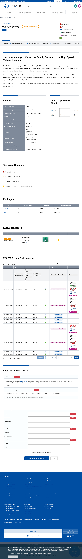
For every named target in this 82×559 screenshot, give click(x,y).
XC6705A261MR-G (8, 317)
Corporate (70, 530)
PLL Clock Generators (50, 482)
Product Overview (66, 27)
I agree (8, 385)
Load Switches (28, 480)
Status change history (30, 497)
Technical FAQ (48, 508)
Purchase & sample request (69, 35)
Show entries (9, 264)
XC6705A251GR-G (8, 289)
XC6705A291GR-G (8, 351)
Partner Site (70, 532)
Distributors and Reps (53, 519)
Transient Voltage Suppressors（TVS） (33, 486)
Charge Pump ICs (49, 480)
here (33, 382)
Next (76, 357)
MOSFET (47, 486)
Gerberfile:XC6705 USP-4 (12, 181)
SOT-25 (6, 208)
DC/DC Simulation (29, 506)
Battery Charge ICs (10, 482)
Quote (45, 393)
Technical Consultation (35, 393)
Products (6, 476)
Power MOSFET (28, 488)
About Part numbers (49, 495)
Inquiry (77, 43)
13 (71, 357)
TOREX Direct (17, 522)
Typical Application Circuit (18, 43)
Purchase (51, 393)
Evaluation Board (66, 32)
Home (1, 17)
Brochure (36, 519)
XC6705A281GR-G (8, 329)
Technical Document (67, 29)
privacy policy (23, 381)
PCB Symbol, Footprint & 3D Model (71, 38)
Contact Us (33, 531)
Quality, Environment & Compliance (13, 519)
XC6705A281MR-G (8, 342)
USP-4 (5, 212)
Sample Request (58, 314)
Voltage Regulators (6, 23)
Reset (54, 458)
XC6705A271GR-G (8, 319)
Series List (7, 17)
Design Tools (27, 504)
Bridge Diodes (9, 486)
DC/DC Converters (10, 478)
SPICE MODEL (28, 512)
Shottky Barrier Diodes (10, 484)
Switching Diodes (49, 484)
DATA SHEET (65, 24)
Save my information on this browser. (41, 452)
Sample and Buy (28, 519)
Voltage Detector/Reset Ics (50, 478)
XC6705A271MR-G (8, 322)
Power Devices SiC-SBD (11, 488)
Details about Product (11, 393)
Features (5, 43)
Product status (9, 497)
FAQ (29, 536)
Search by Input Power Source (12, 493)
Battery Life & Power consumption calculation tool (19, 186)
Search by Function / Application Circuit (53, 493)
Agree (13, 556)
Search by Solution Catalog (11, 495)
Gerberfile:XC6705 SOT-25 (12, 177)
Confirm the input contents (37, 458)
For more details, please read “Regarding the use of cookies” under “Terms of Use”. (29, 553)
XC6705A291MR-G (8, 354)
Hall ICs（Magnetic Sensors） (32, 482)
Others (58, 393)
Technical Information (49, 504)
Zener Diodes (28, 484)
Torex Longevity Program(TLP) (32, 495)
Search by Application (30, 493)
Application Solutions (9, 504)
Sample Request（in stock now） (58, 289)
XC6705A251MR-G (8, 305)
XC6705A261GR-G (8, 314)
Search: (59, 264)
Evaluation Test (24, 393)
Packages (45, 43)
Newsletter (43, 519)
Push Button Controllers (11, 480)
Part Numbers (67, 43)
